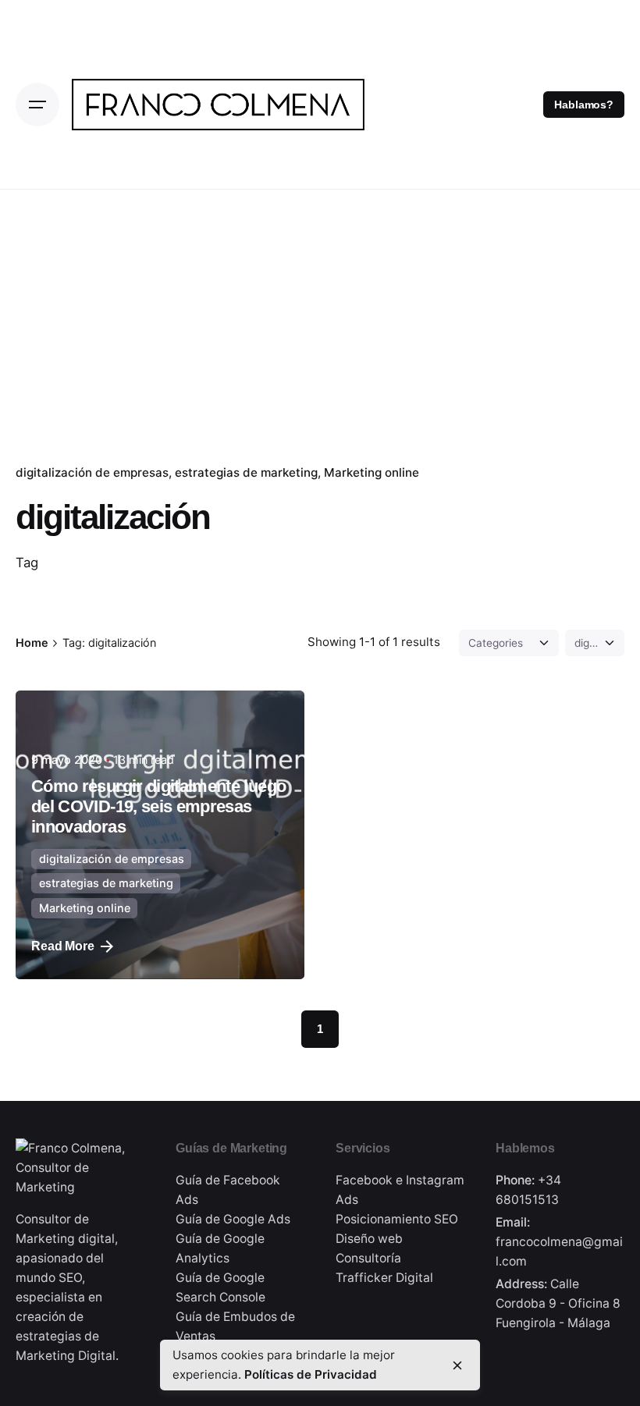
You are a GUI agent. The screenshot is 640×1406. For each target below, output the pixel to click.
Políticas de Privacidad (310, 1374)
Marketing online (371, 472)
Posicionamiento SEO (397, 1219)
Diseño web (369, 1238)
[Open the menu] (37, 104)
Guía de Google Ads (233, 1219)
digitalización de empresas (92, 472)
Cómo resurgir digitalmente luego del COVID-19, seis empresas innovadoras (158, 806)
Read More (62, 946)
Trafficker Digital (384, 1277)
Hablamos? (583, 104)
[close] (457, 1365)
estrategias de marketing (246, 472)
